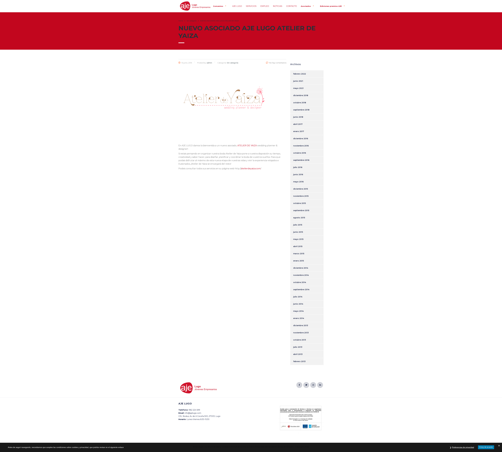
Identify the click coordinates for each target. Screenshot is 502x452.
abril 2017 (298, 124)
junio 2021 (298, 81)
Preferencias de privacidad (463, 447)
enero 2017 (298, 131)
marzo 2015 (298, 253)
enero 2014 (298, 318)
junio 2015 (298, 232)
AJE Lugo (237, 6)
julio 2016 (297, 167)
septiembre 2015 (301, 210)
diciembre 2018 (300, 95)
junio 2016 (298, 174)
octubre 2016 (299, 153)
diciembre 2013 (300, 325)
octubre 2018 (299, 102)
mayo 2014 (298, 311)
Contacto (291, 6)
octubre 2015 (299, 203)
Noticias (277, 6)
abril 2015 (297, 246)
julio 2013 (297, 347)
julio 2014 (297, 297)
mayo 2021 (298, 88)
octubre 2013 (299, 340)
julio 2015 (297, 225)
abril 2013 (298, 354)
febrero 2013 (299, 361)
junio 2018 (298, 117)
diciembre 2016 (300, 138)
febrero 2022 (299, 74)
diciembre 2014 (300, 268)
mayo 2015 (298, 239)
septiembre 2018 (301, 110)
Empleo (264, 6)
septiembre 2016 (301, 160)
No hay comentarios (277, 63)
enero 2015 (298, 261)
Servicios (251, 6)
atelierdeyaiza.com (251, 168)
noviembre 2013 (301, 332)
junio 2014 (298, 304)
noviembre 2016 (301, 146)
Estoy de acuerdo (486, 447)
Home (180, 21)
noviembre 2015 (301, 196)
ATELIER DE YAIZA (247, 145)
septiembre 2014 (301, 289)
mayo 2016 (298, 182)
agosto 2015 (299, 217)
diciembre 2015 (300, 189)
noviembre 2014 (301, 275)
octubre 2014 (299, 282)
